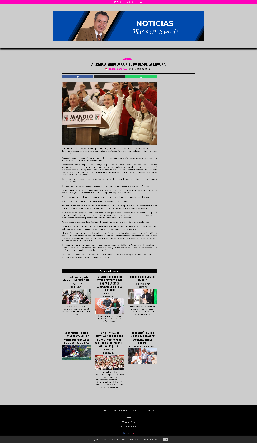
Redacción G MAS (117, 69)
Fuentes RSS (137, 410)
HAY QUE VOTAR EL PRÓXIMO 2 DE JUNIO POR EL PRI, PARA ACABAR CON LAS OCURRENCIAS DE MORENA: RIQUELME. (109, 339)
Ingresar (152, 410)
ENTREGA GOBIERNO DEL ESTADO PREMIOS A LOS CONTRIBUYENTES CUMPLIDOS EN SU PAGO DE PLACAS (109, 283)
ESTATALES (117, 2)
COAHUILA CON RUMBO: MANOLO (142, 278)
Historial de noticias (120, 410)
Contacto (105, 410)
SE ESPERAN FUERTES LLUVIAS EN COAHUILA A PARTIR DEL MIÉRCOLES (76, 336)
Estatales (127, 59)
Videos (141, 2)
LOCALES (130, 2)
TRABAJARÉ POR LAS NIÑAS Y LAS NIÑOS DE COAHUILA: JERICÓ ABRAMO (143, 338)
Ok (166, 439)
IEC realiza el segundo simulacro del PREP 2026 (76, 278)
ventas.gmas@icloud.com (128, 426)
